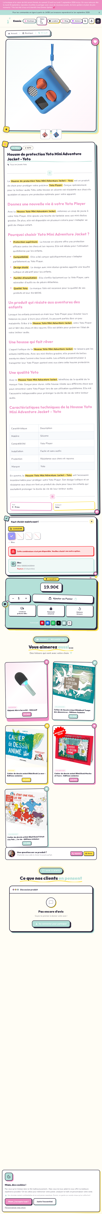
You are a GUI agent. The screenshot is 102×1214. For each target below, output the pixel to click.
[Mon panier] (98, 21)
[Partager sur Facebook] (47, 623)
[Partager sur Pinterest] (42, 623)
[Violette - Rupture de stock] (36, 535)
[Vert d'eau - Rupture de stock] (28, 536)
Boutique (29, 33)
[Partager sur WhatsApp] (53, 623)
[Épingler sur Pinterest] (10, 43)
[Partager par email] (64, 623)
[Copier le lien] (69, 623)
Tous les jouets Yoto (18, 164)
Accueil (14, 33)
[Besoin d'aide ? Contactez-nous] (5, 604)
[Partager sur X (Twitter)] (58, 623)
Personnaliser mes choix (15, 1208)
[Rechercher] (85, 21)
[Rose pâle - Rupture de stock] (20, 536)
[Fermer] (99, 12)
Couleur (17, 529)
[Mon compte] (91, 21)
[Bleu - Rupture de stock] (12, 536)
